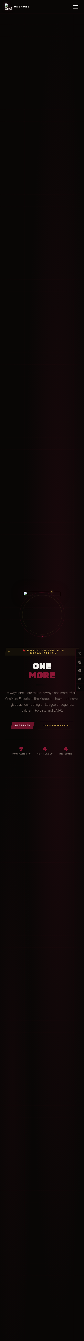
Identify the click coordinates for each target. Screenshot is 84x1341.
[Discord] (79, 679)
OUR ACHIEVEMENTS (56, 725)
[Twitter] (79, 653)
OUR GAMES (22, 725)
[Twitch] (79, 687)
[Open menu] (76, 6)
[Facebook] (79, 670)
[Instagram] (79, 662)
